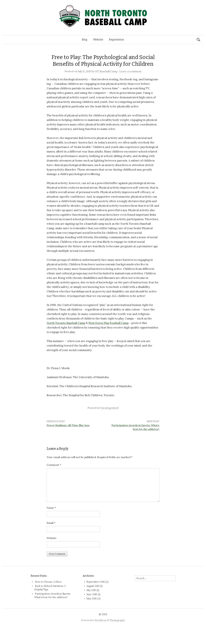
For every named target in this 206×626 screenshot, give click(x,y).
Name (51, 507)
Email (51, 522)
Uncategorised (109, 407)
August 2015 (92, 585)
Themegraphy (117, 620)
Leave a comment (130, 71)
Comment (54, 464)
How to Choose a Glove (48, 581)
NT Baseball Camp (106, 71)
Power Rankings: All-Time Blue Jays (68, 425)
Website (98, 39)
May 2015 (91, 598)
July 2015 (91, 590)
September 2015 (95, 581)
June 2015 (91, 594)
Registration (116, 39)
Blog (84, 39)
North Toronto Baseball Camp (66, 323)
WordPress (101, 620)
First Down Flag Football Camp (108, 323)
